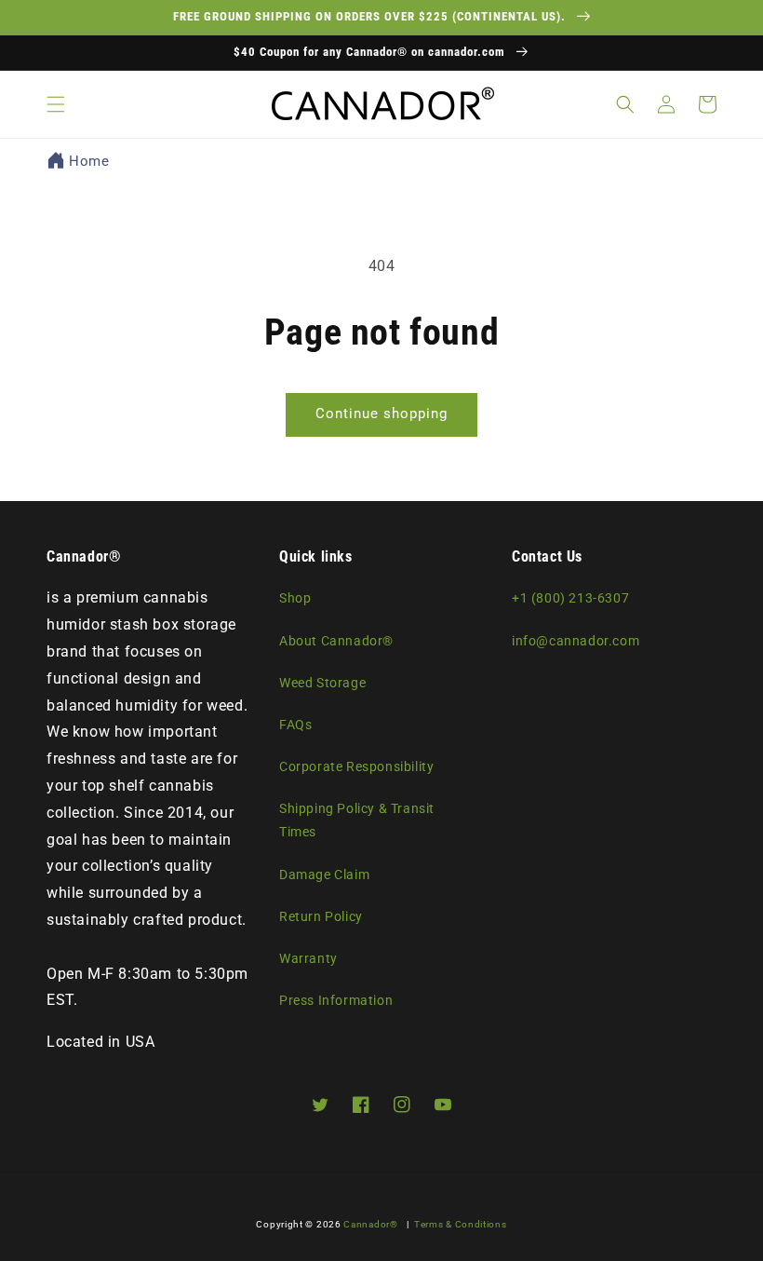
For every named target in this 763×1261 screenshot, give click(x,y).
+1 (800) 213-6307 (570, 597)
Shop (295, 597)
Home (89, 161)
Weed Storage (322, 682)
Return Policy (321, 916)
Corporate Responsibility (356, 766)
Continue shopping (381, 413)
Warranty (308, 958)
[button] (55, 104)
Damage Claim (324, 874)
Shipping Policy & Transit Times (357, 820)
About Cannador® (336, 640)
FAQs (295, 724)
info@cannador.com (575, 640)
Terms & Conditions (460, 1224)
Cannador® (370, 1224)
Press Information (336, 1000)
